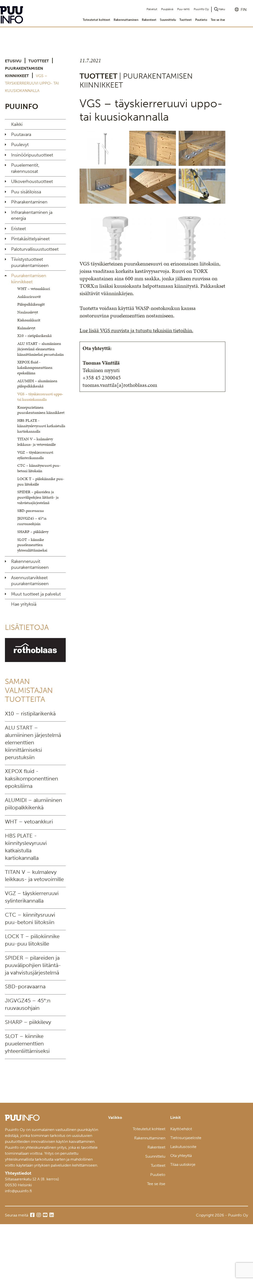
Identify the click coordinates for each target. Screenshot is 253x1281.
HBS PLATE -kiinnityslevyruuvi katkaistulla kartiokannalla (41, 426)
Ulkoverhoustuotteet (32, 181)
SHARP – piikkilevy (32, 531)
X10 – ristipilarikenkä (34, 335)
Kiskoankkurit (28, 320)
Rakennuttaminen (126, 20)
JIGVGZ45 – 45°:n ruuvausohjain (31, 521)
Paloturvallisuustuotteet (35, 249)
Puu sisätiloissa (26, 192)
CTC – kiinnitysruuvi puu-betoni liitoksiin (39, 468)
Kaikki (16, 124)
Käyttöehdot (181, 1128)
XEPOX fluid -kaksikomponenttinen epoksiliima (34, 367)
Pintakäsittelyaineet (30, 239)
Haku (221, 9)
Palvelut (152, 9)
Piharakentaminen (29, 202)
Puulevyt (20, 144)
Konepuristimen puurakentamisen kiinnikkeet (40, 410)
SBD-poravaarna (30, 510)
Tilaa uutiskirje (182, 1164)
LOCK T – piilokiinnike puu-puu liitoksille (40, 481)
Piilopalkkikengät (31, 304)
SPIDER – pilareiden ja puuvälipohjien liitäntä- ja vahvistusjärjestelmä (38, 497)
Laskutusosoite (183, 1146)
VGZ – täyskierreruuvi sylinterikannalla (35, 455)
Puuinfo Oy (201, 9)
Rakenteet (149, 20)
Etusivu (13, 61)
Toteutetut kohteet (96, 20)
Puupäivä (167, 9)
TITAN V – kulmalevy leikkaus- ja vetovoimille (36, 441)
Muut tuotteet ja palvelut (36, 594)
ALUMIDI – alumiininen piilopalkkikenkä (37, 383)
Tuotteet (185, 20)
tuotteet (38, 61)
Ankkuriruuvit (29, 296)
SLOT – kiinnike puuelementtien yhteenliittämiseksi (32, 545)
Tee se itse (218, 20)
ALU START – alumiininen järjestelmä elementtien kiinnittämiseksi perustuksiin (40, 349)
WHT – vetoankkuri (33, 288)
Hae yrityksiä (23, 604)
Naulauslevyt (27, 312)
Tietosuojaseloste (185, 1137)
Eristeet (18, 228)
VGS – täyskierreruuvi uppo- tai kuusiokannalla (40, 396)
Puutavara (21, 134)
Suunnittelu (168, 20)
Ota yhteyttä (181, 1155)
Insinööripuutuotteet (32, 155)
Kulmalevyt (26, 328)
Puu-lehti (183, 9)
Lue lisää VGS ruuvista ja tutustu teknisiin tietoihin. (136, 330)
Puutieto (201, 20)
